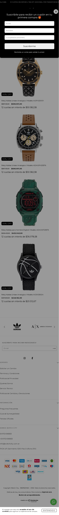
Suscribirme (29, 46)
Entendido (49, 510)
